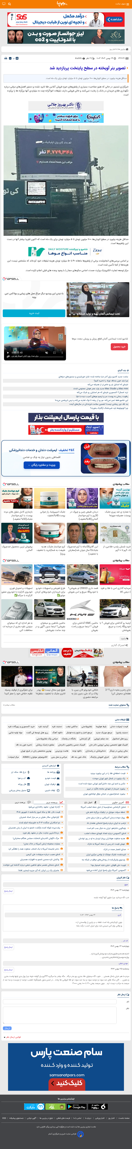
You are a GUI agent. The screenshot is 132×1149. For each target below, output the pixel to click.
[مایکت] (34, 1107)
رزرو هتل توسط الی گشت (37, 733)
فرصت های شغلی (63, 1118)
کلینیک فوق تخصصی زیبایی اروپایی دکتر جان (108, 745)
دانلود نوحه (77, 751)
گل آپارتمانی (85, 739)
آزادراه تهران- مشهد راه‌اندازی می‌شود (44, 807)
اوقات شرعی (50, 790)
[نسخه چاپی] (6, 58)
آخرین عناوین (118, 802)
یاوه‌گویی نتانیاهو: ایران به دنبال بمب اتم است (106, 828)
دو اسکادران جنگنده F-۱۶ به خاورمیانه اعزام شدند (39, 822)
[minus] (10, 58)
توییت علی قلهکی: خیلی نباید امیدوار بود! (108, 865)
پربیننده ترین (51, 802)
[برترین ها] (62, 4)
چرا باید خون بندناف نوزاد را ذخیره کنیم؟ (111, 380)
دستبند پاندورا (122, 733)
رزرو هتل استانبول (120, 739)
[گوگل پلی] (77, 1107)
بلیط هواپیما (101, 726)
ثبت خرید (34, 313)
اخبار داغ (88, 802)
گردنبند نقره (43, 726)
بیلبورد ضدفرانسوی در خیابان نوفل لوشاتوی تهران (104, 794)
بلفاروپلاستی (86, 726)
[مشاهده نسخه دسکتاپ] (3, 4)
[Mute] (74, 314)
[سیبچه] (98, 1107)
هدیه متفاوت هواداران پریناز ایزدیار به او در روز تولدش (102, 838)
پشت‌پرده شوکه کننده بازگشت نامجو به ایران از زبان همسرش (34, 828)
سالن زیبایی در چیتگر (119, 751)
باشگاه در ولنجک (69, 739)
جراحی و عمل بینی (59, 757)
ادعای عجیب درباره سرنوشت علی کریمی (43, 854)
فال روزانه (22, 784)
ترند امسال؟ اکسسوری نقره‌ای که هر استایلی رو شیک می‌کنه (102, 392)
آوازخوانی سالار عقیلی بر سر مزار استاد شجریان (39, 817)
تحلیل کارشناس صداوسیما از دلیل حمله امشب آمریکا (103, 807)
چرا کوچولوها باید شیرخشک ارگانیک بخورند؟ (109, 408)
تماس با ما (77, 1118)
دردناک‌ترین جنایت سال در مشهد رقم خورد (41, 833)
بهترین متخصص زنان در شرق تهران (36, 751)
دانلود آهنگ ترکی (120, 757)
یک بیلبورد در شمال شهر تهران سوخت (108, 778)
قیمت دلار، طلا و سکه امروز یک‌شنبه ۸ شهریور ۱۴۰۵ (38, 812)
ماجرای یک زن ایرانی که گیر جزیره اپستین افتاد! (38, 870)
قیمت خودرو (50, 778)
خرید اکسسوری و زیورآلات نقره (21, 726)
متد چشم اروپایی (101, 739)
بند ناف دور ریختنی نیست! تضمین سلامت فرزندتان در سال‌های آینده (99, 404)
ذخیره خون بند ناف (24, 745)
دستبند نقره (57, 726)
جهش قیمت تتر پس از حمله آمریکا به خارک (106, 844)
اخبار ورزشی (100, 1118)
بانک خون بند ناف (78, 757)
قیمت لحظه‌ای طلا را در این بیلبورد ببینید (107, 773)
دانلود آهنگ (57, 733)
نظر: (127, 1008)
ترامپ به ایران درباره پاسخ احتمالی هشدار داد (106, 823)
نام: (127, 1002)
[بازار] (55, 1107)
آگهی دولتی (31, 1118)
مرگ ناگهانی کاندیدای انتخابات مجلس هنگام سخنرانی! (36, 838)
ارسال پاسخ (8, 891)
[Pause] (70, 314)
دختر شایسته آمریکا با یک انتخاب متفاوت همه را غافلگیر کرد (33, 849)
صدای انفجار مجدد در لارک (115, 849)
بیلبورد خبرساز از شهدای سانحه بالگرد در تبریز (106, 788)
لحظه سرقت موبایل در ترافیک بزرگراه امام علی (105, 812)
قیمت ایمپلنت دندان (119, 726)
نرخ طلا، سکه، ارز (18, 772)
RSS (4, 1118)
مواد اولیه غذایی (15, 733)
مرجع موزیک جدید (104, 733)
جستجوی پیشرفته (16, 1118)
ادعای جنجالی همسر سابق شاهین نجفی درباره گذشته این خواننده (31, 865)
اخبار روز (111, 1118)
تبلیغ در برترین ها (46, 1118)
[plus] (17, 58)
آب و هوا (22, 778)
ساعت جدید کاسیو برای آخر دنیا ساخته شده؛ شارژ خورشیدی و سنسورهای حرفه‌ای (93, 376)
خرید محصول (119, 347)
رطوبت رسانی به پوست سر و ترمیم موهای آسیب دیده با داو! (102, 396)
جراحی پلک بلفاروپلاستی (47, 739)
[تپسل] (4, 279)
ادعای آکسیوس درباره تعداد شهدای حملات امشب (105, 833)
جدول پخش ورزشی (17, 790)
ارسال (7, 1028)
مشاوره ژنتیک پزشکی (45, 745)
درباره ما (88, 1118)
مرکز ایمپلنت (13, 757)
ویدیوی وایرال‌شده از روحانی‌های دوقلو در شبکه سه (103, 859)
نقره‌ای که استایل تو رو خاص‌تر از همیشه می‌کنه (108, 384)
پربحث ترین (20, 802)
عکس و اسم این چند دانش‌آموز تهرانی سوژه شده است (101, 783)
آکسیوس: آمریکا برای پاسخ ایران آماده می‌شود (106, 870)
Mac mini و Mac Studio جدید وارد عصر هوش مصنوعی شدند (100, 388)
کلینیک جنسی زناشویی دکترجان (71, 745)
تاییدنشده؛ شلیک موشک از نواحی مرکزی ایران (106, 854)
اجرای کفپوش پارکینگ (99, 757)
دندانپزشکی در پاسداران (95, 751)
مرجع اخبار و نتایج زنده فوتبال (79, 733)
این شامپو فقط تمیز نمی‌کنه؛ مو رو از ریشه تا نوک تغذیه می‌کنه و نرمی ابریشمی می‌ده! (91, 400)
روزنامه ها (51, 772)
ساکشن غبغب (72, 726)
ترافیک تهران (50, 784)
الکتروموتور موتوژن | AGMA (35, 757)
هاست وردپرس (61, 751)
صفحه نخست (124, 1118)
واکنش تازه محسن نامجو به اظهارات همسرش (39, 859)
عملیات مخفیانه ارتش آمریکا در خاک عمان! (42, 844)
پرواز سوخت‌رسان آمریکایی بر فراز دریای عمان (105, 817)
